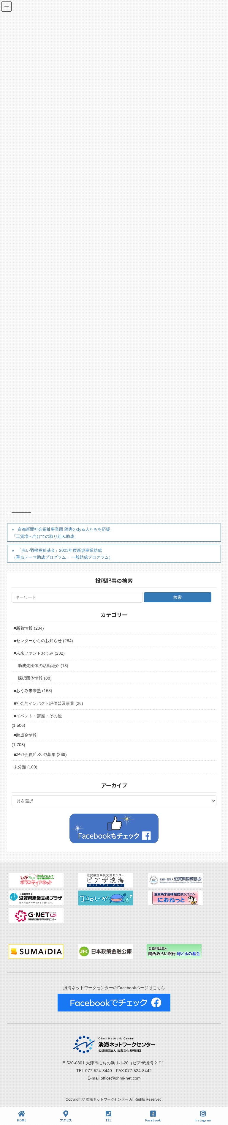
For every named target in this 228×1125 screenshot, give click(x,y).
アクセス (66, 1120)
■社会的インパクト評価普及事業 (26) (48, 703)
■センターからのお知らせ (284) (43, 640)
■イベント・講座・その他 (38, 715)
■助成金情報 (25, 735)
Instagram (202, 1120)
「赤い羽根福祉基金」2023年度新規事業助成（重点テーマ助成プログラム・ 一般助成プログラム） (62, 554)
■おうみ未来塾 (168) (33, 690)
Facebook (153, 1120)
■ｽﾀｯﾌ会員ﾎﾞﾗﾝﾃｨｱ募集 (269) (40, 754)
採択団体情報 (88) (35, 678)
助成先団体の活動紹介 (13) (43, 665)
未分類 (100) (25, 767)
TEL (108, 1120)
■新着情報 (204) (29, 628)
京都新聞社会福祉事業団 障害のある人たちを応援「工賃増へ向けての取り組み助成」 (61, 532)
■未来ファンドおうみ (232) (39, 653)
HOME (21, 1120)
